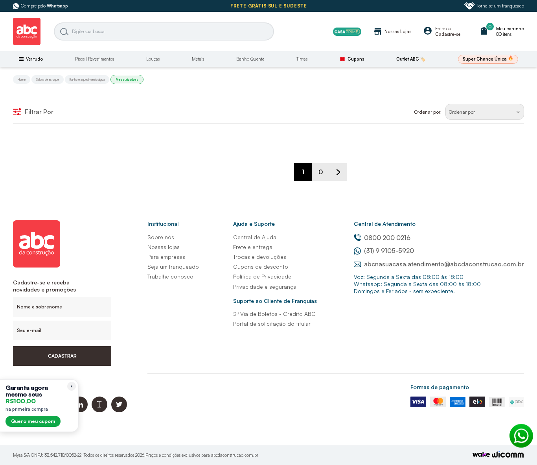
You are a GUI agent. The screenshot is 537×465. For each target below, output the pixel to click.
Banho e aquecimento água (87, 79)
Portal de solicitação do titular (272, 323)
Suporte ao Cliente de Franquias (275, 300)
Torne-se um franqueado (500, 6)
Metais (198, 59)
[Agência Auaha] (508, 455)
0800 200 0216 (387, 238)
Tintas (301, 59)
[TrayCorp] (481, 455)
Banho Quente (250, 59)
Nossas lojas (163, 247)
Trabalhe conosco (170, 276)
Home (22, 79)
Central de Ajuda (254, 237)
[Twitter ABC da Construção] (119, 410)
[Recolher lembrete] (71, 386)
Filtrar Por (39, 112)
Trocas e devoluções (259, 256)
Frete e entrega (252, 247)
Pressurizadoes (127, 79)
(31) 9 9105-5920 (389, 251)
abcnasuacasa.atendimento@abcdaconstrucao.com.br (444, 264)
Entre (440, 28)
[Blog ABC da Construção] (99, 410)
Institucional (162, 223)
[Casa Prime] (347, 32)
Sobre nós (160, 237)
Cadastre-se (447, 34)
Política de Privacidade (262, 276)
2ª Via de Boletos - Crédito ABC (274, 313)
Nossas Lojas (392, 31)
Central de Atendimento (385, 223)
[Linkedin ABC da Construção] (80, 410)
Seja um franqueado (173, 266)
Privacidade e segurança (264, 286)
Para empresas (166, 256)
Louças (153, 59)
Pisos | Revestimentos (94, 59)
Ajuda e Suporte (254, 223)
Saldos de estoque (47, 79)
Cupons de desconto (260, 266)
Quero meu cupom (33, 421)
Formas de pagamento (439, 387)
